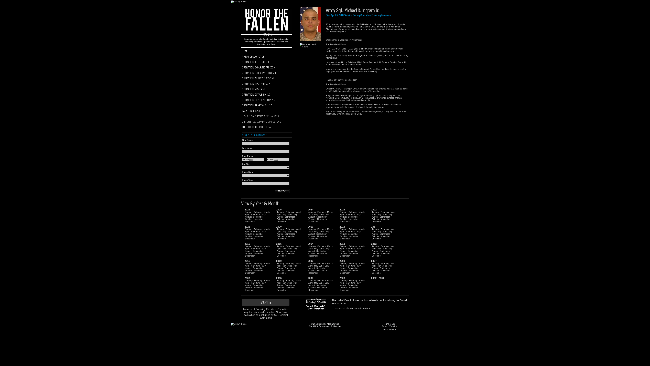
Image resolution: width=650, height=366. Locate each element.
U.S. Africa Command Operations (260, 116)
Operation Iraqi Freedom (256, 84)
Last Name (247, 148)
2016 (247, 243)
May (253, 214)
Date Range (247, 156)
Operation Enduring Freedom (258, 67)
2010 (279, 261)
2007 (374, 261)
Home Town (247, 180)
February (258, 212)
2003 (342, 278)
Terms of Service (389, 326)
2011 (247, 261)
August (248, 217)
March (267, 212)
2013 (342, 243)
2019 (310, 226)
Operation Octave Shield (256, 94)
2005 (279, 278)
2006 (247, 278)
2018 (342, 226)
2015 (279, 243)
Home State (247, 172)
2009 (310, 261)
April (247, 214)
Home (245, 51)
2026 (247, 209)
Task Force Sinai (251, 111)
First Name (247, 140)
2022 (374, 209)
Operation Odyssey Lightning (258, 100)
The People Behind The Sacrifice (260, 127)
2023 (342, 209)
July (264, 214)
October (248, 219)
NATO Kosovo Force (253, 56)
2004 (310, 278)
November (259, 219)
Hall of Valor (343, 300)
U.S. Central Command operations (261, 122)
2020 (279, 226)
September (258, 217)
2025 (279, 209)
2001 (381, 278)
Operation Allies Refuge (255, 62)
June (258, 214)
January (249, 212)
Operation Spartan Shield (257, 105)
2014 (310, 243)
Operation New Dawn (254, 89)
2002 (374, 278)
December (250, 221)
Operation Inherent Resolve (258, 78)
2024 (310, 209)
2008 (342, 261)
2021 (247, 226)
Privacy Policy (389, 329)
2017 (374, 226)
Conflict (246, 164)
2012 (374, 243)
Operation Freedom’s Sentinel (259, 73)
